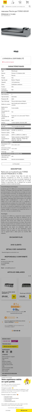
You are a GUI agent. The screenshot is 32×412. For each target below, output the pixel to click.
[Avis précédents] (2, 322)
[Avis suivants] (30, 322)
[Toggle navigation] (2, 6)
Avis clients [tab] (16, 245)
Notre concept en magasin (8, 356)
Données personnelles (7, 364)
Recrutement (5, 358)
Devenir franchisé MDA (7, 367)
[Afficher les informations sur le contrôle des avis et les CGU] (25, 311)
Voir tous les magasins (11, 346)
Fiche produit (16, 164)
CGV (3, 360)
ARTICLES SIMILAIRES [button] (16, 272)
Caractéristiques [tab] (16, 66)
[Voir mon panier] (27, 2)
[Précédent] (30, 276)
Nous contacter (5, 369)
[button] (12, 2)
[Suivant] (29, 276)
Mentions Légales (6, 361)
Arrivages (4, 375)
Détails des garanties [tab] (16, 249)
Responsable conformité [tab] (16, 257)
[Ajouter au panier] (14, 297)
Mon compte (5, 371)
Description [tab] (16, 169)
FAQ (3, 366)
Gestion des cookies (7, 363)
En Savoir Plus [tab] (16, 237)
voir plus (16, 322)
